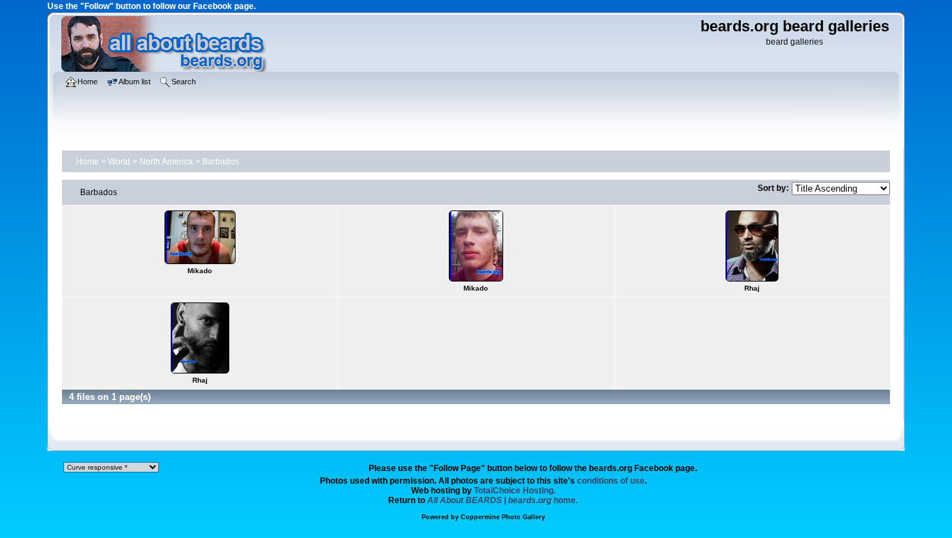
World (119, 162)
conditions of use (611, 481)
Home (87, 162)
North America (166, 162)
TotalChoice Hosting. (514, 490)
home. (502, 500)
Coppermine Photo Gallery (503, 517)
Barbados (220, 162)
